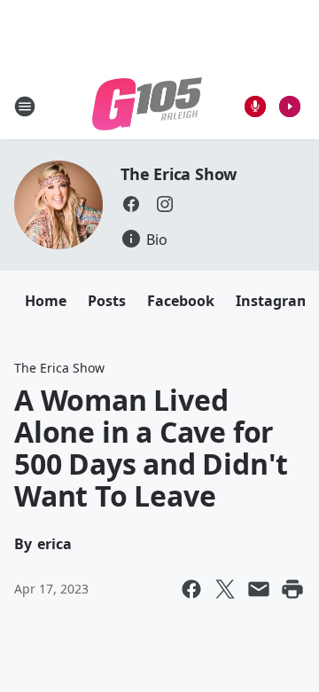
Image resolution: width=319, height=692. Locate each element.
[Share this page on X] (225, 589)
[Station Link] (147, 106)
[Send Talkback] (255, 106)
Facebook (180, 301)
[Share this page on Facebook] (191, 589)
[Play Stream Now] (289, 106)
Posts (107, 301)
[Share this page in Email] (258, 589)
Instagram (273, 301)
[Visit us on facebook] (131, 204)
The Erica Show (179, 174)
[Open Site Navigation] (24, 106)
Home (45, 301)
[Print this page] (292, 589)
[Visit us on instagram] (164, 204)
